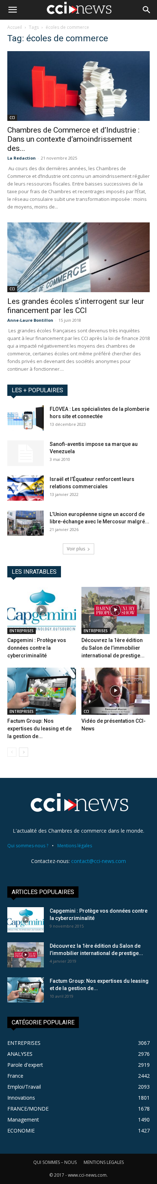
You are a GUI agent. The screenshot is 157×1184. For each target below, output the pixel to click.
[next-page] (23, 752)
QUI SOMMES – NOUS (55, 1162)
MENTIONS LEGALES (104, 1162)
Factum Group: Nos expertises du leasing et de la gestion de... (39, 728)
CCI (12, 117)
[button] (12, 10)
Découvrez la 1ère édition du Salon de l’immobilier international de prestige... (113, 647)
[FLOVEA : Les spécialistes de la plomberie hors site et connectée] (25, 418)
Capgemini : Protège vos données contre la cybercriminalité (36, 647)
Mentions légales (74, 846)
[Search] (147, 10)
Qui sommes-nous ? (27, 846)
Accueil (14, 27)
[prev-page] (11, 752)
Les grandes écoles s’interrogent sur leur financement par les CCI (75, 306)
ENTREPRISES (21, 630)
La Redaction (21, 158)
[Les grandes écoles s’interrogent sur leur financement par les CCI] (78, 257)
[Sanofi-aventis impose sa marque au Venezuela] (25, 453)
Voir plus (76, 549)
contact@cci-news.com (98, 861)
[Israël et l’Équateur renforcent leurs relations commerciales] (25, 488)
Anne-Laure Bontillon (30, 320)
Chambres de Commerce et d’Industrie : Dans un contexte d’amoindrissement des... (73, 139)
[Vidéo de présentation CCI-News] (115, 691)
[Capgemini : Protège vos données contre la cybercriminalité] (41, 610)
